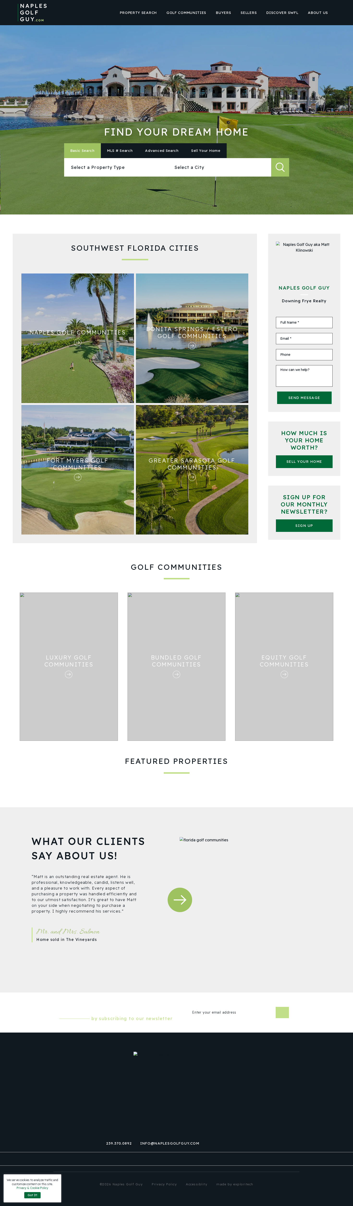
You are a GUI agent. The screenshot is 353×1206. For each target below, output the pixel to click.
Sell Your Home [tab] (205, 150)
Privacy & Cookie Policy (32, 1188)
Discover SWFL (282, 12)
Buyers (223, 12)
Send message (304, 397)
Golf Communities (186, 12)
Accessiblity (196, 1184)
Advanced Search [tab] (162, 150)
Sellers (249, 12)
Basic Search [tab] (82, 150)
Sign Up (304, 525)
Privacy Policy (164, 1184)
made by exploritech (234, 1184)
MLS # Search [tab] (120, 150)
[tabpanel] (176, 167)
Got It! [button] (32, 1195)
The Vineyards (81, 939)
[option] (91, 919)
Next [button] (180, 900)
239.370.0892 (119, 1143)
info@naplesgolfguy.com (169, 1143)
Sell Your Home (304, 461)
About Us (318, 12)
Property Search (138, 12)
